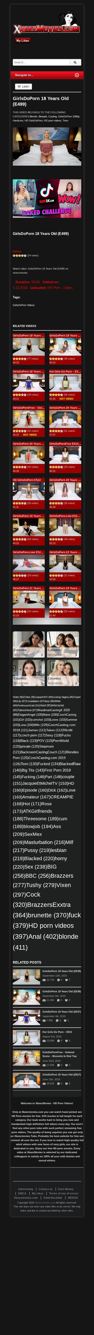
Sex (35, 867)
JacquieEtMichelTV (45, 783)
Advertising (25, 1189)
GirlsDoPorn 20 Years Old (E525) (70, 480)
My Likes (22, 40)
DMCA (22, 1193)
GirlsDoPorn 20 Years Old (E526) (34, 443)
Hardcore (18, 120)
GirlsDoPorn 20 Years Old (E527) (70, 407)
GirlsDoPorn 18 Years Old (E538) (70, 335)
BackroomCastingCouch (43, 752)
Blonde (33, 116)
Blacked (39, 858)
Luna (26, 725)
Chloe (30, 697)
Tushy (41, 885)
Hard (46, 705)
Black (28, 741)
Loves (58, 719)
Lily (21, 701)
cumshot (40, 719)
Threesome (41, 818)
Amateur (36, 797)
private (30, 746)
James (37, 730)
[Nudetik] (47, 198)
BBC (38, 876)
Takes (54, 730)
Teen (65, 120)
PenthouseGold (28, 705)
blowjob (38, 826)
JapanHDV (44, 697)
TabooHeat (27, 710)
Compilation (35, 701)
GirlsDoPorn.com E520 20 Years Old (36, 552)
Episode (35, 790)
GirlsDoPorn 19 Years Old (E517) (70, 588)
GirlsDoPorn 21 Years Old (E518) (34, 588)
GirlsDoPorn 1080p (68, 116)
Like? (25, 86)
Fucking (33, 776)
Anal (43, 936)
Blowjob (43, 116)
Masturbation (44, 842)
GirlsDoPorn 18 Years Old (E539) (34, 335)
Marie (50, 714)
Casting (52, 116)
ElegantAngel (30, 714)
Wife (40, 725)
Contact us (46, 1189)
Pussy (37, 850)
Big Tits (33, 770)
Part (53, 776)
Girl (25, 719)
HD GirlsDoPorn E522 (27, 480)
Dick (57, 790)
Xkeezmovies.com (45, 1202)
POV (45, 741)
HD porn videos (52, 120)
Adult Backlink (52, 1197)
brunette (48, 915)
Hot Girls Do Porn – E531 (65, 371)
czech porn (32, 735)
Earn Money (66, 1189)
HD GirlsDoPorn (34, 120)
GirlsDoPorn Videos (24, 305)
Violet (18, 697)
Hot (32, 803)
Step (49, 701)
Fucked (48, 764)
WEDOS (73, 1197)
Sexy (53, 735)
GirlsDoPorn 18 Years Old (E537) (34, 371)
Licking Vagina (63, 697)
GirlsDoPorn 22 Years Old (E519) (70, 552)
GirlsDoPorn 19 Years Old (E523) (34, 516)
